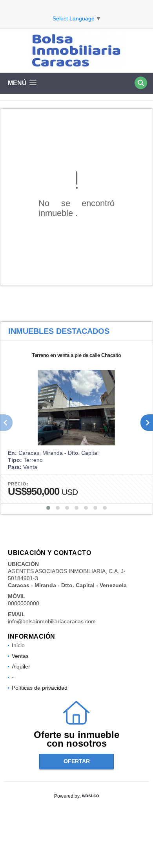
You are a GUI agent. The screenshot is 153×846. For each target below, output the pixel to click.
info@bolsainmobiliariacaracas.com (52, 621)
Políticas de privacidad (39, 688)
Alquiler (21, 666)
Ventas (20, 656)
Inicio (18, 645)
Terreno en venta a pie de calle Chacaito (76, 355)
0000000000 (23, 603)
